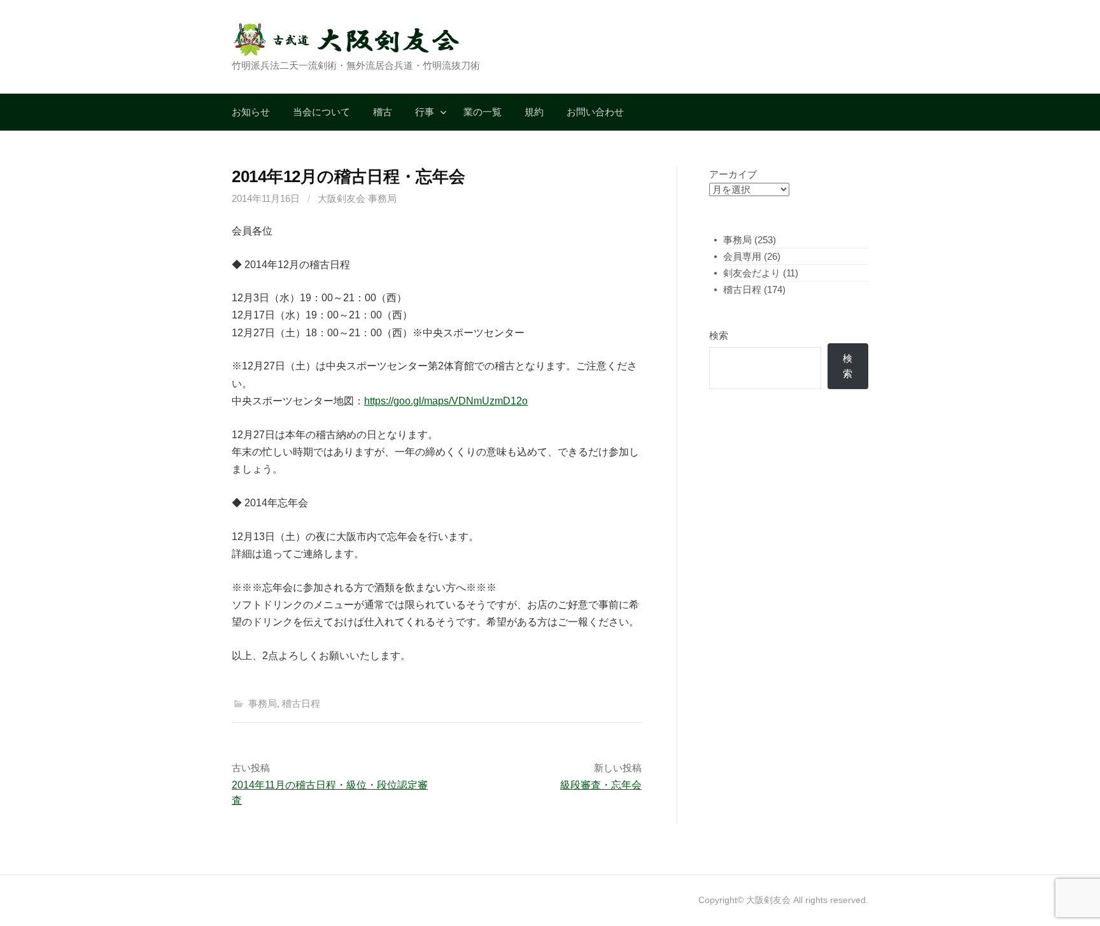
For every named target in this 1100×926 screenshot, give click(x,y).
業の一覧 (482, 111)
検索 (718, 335)
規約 (534, 111)
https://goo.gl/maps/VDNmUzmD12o (446, 400)
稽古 (382, 111)
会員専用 (742, 256)
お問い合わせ (595, 111)
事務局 (262, 703)
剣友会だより (751, 272)
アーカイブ (733, 174)
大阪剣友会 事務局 (357, 198)
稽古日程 (301, 703)
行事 (424, 111)
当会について (321, 111)
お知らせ (251, 111)
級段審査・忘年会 (601, 785)
